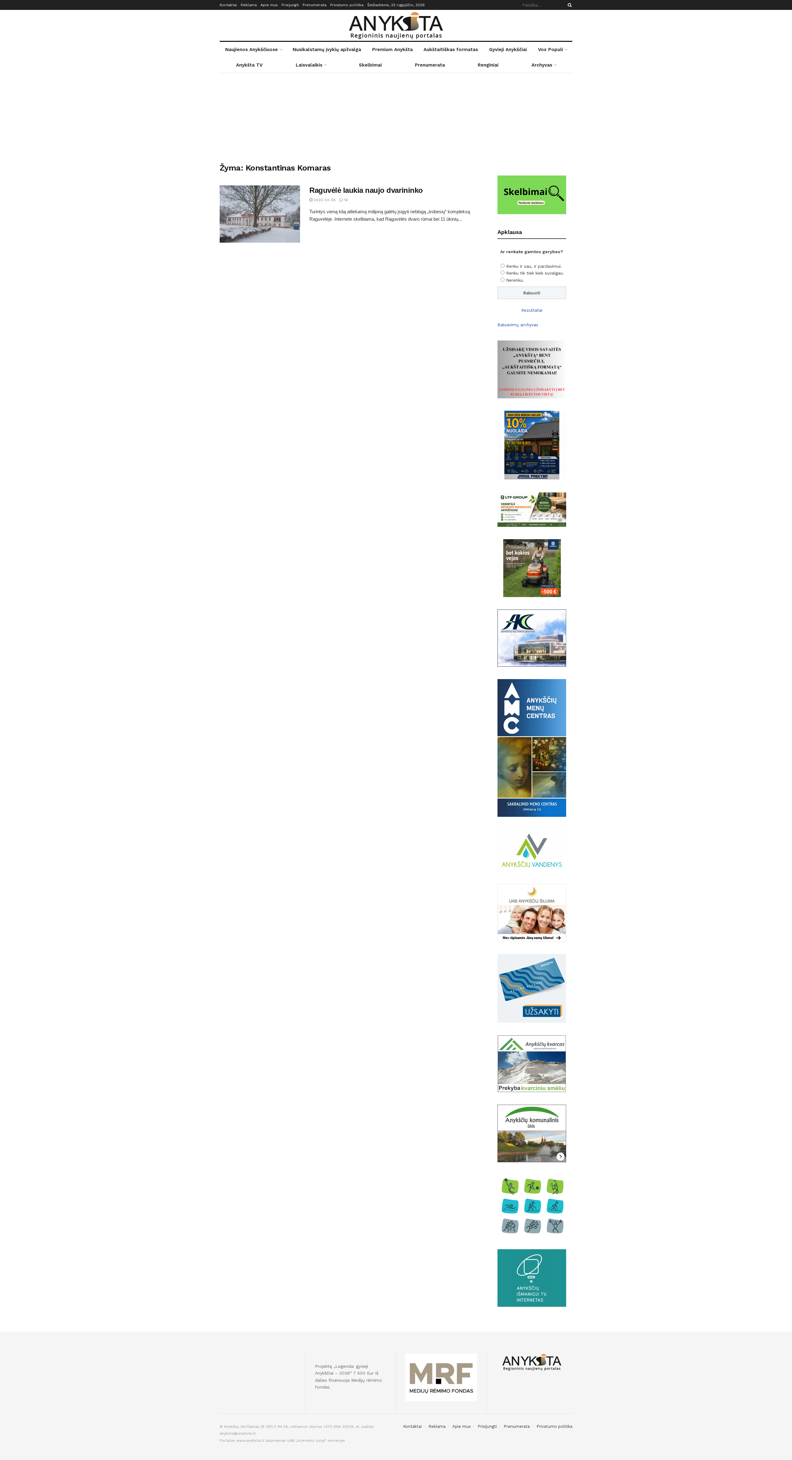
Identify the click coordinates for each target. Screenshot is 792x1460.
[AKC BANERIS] (531, 637)
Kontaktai (228, 5)
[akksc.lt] (531, 1205)
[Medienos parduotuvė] (531, 508)
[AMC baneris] (531, 747)
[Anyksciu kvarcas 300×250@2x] (531, 1063)
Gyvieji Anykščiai (508, 49)
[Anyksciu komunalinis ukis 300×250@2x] (531, 1133)
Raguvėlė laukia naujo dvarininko (366, 190)
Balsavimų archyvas (517, 324)
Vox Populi (550, 49)
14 (345, 200)
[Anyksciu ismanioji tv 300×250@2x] (531, 1277)
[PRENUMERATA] (531, 368)
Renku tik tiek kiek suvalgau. (535, 273)
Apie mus (269, 5)
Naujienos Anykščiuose (251, 49)
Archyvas (542, 65)
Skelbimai (370, 65)
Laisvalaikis (309, 65)
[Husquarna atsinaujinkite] (531, 567)
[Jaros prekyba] (531, 444)
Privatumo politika (347, 5)
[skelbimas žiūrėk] (531, 194)
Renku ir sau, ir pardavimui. (534, 266)
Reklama (249, 5)
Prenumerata (314, 5)
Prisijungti (290, 5)
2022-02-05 (324, 200)
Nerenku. (515, 280)
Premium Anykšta (392, 49)
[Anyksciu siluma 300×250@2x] (531, 912)
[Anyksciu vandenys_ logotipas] (531, 849)
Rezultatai (531, 310)
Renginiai (488, 65)
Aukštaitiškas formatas (451, 49)
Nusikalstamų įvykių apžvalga (327, 49)
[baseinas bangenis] (531, 988)
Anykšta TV (249, 65)
